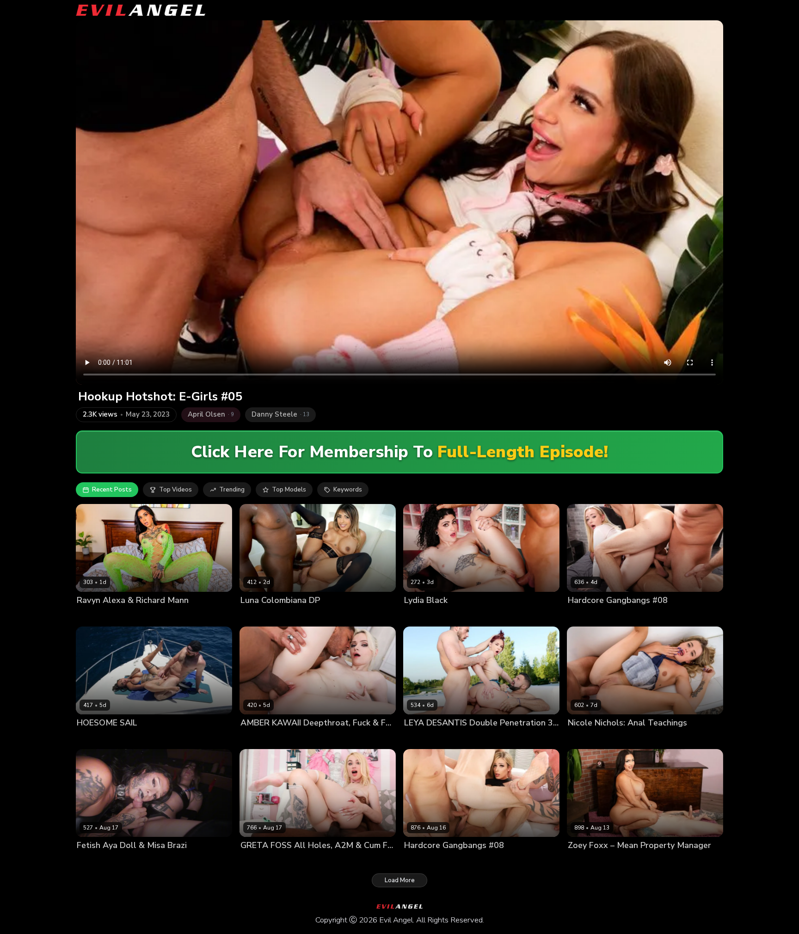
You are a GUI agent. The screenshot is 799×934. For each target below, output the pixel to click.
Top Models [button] (289, 489)
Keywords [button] (347, 489)
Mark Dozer (656, 616)
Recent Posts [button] (112, 489)
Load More (400, 880)
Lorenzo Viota (460, 616)
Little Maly (299, 738)
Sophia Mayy (586, 616)
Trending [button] (232, 489)
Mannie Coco (313, 616)
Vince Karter (354, 616)
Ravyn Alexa (95, 616)
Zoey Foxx (583, 861)
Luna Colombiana (265, 616)
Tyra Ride (176, 738)
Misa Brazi (120, 861)
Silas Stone (618, 861)
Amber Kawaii (260, 738)
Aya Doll (89, 861)
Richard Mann (137, 616)
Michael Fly (692, 616)
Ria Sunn (417, 861)
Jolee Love (92, 738)
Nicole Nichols (589, 738)
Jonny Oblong (213, 738)
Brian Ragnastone (460, 861)
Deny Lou (622, 616)
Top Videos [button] (175, 489)
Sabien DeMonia (135, 738)
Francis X (462, 738)
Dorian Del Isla (635, 738)
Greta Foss (256, 861)
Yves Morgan (294, 861)
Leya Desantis (425, 738)
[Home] (140, 10)
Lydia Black (420, 616)
